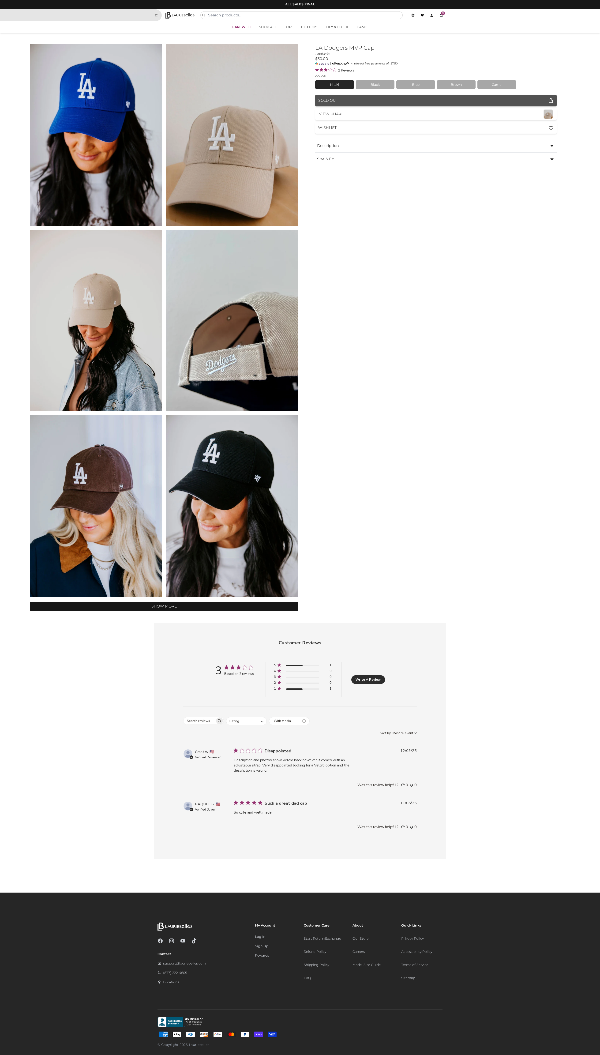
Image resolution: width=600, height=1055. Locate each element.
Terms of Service (414, 965)
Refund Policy (315, 952)
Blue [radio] (416, 85)
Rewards (262, 955)
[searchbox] (199, 721)
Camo (362, 27)
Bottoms (310, 27)
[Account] (431, 15)
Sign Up (261, 946)
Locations (171, 982)
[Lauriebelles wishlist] (422, 15)
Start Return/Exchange (322, 938)
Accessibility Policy (416, 952)
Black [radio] (375, 85)
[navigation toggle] (158, 15)
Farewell (241, 27)
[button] (441, 15)
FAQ (307, 978)
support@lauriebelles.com (184, 963)
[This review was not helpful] (411, 785)
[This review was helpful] (403, 785)
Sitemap (408, 978)
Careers (358, 952)
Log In (260, 937)
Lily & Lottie (337, 27)
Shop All (268, 27)
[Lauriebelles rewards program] (413, 15)
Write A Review (368, 679)
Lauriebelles (199, 1045)
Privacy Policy (412, 938)
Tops (288, 27)
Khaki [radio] (334, 85)
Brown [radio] (456, 85)
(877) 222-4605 (175, 973)
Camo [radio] (497, 85)
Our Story (360, 938)
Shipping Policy (316, 965)
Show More (164, 606)
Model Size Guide (366, 965)
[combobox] (301, 15)
